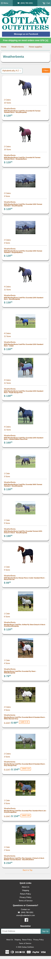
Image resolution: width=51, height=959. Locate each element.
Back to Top (27, 870)
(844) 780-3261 (27, 3)
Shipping (25, 890)
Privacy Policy (25, 897)
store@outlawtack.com (25, 915)
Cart (48, 3)
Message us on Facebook (26, 34)
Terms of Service (25, 901)
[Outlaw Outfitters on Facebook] (26, 921)
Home (3, 47)
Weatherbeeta (17, 47)
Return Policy (25, 894)
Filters (46, 70)
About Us (25, 887)
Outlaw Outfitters (28, 947)
